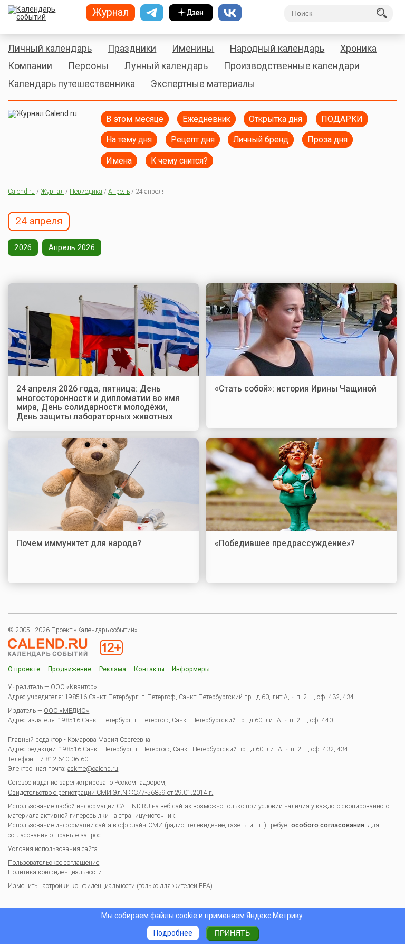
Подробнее (172, 933)
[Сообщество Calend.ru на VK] (230, 12)
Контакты (149, 669)
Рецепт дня (193, 140)
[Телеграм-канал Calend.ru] (151, 12)
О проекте (24, 669)
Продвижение (69, 669)
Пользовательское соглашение (53, 862)
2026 (23, 247)
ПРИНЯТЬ (232, 933)
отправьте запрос (75, 835)
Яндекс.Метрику (274, 915)
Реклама (112, 669)
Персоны (88, 65)
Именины (193, 48)
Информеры (191, 669)
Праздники (132, 48)
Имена (119, 161)
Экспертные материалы (203, 83)
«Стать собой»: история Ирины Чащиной (296, 389)
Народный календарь (277, 48)
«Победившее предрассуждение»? (285, 543)
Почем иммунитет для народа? (78, 543)
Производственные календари (292, 65)
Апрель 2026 (72, 247)
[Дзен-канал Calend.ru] (191, 12)
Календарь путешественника (71, 83)
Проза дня (327, 140)
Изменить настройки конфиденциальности (71, 886)
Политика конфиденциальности (55, 872)
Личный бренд (260, 140)
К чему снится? (179, 161)
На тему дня (129, 140)
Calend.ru (21, 191)
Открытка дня (275, 119)
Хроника (358, 48)
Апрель (119, 191)
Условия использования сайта (53, 849)
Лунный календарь (166, 65)
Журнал (52, 191)
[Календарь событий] (43, 13)
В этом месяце (134, 119)
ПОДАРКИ (342, 119)
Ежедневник (206, 119)
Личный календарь (50, 48)
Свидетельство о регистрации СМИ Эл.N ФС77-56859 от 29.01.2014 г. (110, 792)
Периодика (86, 191)
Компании (30, 65)
